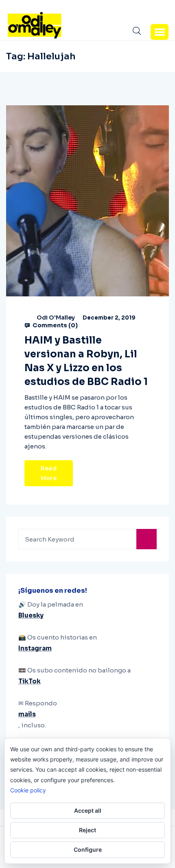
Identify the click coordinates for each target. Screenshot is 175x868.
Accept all (87, 810)
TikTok (29, 681)
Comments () (54, 325)
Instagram (35, 648)
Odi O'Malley (56, 317)
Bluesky (31, 615)
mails (27, 714)
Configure (88, 849)
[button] (159, 31)
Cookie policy (28, 790)
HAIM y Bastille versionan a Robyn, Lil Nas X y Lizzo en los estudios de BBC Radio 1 (86, 361)
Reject (87, 830)
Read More (49, 473)
